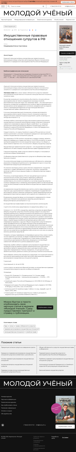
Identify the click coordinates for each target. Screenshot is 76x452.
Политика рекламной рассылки (39, 449)
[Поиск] (43, 6)
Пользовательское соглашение (38, 441)
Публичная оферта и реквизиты (38, 437)
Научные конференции (8, 399)
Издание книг (70, 19)
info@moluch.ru (70, 6)
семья (12, 326)
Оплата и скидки (6, 411)
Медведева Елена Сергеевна (15, 46)
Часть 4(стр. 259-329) (64, 63)
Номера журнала (6, 396)
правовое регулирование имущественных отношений (22, 329)
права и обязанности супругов (25, 326)
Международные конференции (24, 19)
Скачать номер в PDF (67, 53)
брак (6, 326)
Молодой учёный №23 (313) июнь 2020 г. (65, 47)
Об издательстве (6, 413)
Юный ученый (58, 19)
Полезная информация (8, 408)
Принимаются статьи (56, 408)
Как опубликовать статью (9, 405)
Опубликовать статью (68, 2)
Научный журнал (6, 19)
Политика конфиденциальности (39, 445)
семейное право (31, 332)
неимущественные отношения (14, 332)
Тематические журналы (44, 19)
